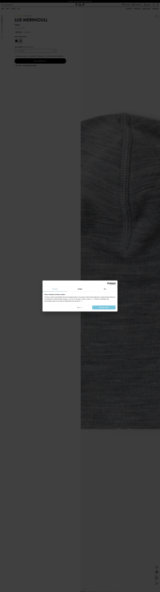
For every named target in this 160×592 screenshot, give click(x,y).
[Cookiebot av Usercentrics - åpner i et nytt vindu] (108, 283)
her (92, 299)
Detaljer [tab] (80, 289)
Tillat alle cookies (104, 307)
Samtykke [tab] (55, 289)
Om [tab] (105, 289)
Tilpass (79, 307)
